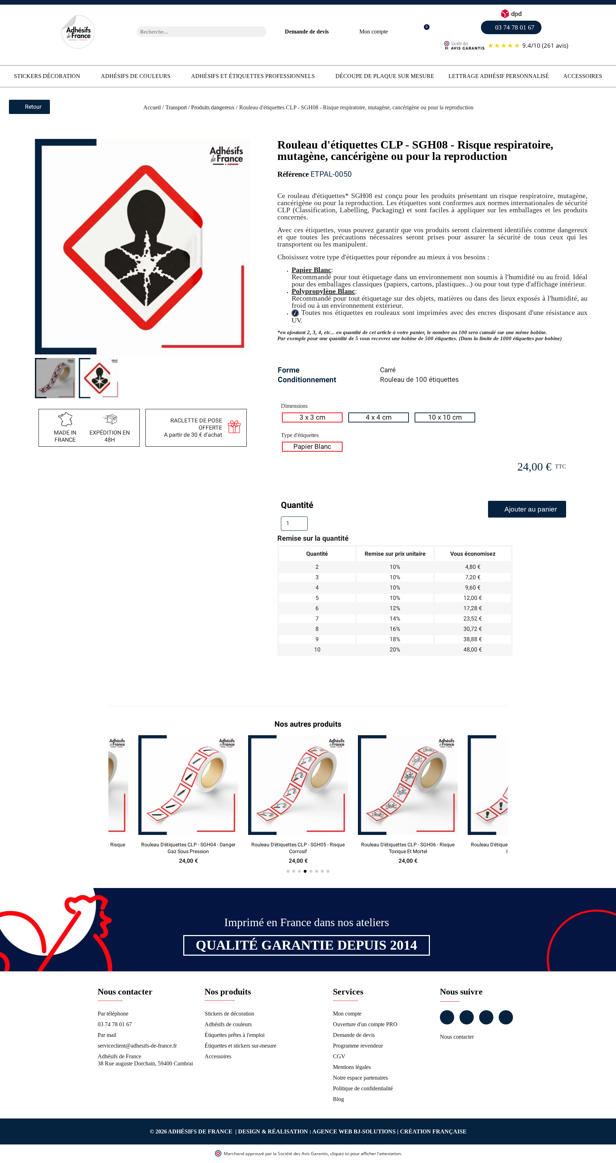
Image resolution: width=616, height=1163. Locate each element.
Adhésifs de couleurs (135, 76)
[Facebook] (447, 1017)
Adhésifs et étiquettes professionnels (253, 76)
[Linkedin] (486, 1017)
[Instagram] (467, 1017)
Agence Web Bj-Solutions (354, 1131)
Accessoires (582, 76)
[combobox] (192, 31)
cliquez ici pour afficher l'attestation (365, 1154)
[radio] (312, 417)
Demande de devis (307, 31)
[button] (423, 31)
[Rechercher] (261, 31)
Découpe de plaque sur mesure (384, 76)
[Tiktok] (506, 1017)
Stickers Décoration (47, 76)
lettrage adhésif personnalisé (498, 76)
